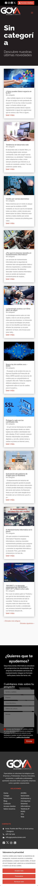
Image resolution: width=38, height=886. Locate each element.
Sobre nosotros (9, 809)
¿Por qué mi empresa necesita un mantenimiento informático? (18, 254)
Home (6, 793)
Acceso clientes (27, 3)
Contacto (7, 804)
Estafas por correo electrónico (17, 199)
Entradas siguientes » (27, 623)
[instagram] (9, 3)
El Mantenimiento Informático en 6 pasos (19, 530)
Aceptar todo (19, 871)
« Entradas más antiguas (12, 621)
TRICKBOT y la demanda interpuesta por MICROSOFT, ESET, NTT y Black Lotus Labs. (17, 587)
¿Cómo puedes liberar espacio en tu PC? (18, 92)
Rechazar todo (19, 881)
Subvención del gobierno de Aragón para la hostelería (16, 474)
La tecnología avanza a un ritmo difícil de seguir (18, 309)
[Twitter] (15, 3)
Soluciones (8, 798)
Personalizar (19, 876)
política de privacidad (23, 737)
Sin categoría (10, 95)
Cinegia (6, 796)
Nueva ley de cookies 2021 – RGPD (17, 365)
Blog (5, 801)
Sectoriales (25, 796)
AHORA (23, 793)
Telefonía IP (25, 809)
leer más (10, 115)
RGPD (23, 811)
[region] (19, 867)
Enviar (29, 741)
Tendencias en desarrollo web (17, 145)
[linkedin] (12, 3)
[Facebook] (6, 3)
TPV (22, 814)
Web (22, 817)
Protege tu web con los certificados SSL (15, 421)
